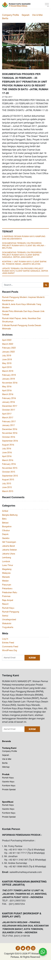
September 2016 (10, 441)
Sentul (5, 615)
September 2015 (10, 476)
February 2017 (9, 421)
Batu (4, 518)
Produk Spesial (9, 789)
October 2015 (8, 472)
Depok (5, 534)
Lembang (6, 557)
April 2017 (6, 413)
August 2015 (8, 479)
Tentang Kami (10, 675)
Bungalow (6, 526)
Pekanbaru (7, 588)
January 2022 (8, 351)
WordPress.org (9, 650)
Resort (5, 604)
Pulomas (6, 596)
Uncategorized (9, 619)
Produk (5, 774)
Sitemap (5, 767)
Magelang (6, 569)
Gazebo (5, 538)
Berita (5, 18)
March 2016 (7, 460)
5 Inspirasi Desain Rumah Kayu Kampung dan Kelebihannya (23, 237)
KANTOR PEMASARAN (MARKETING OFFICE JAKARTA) (24, 883)
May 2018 (6, 386)
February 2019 (9, 375)
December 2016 (9, 429)
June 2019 (7, 359)
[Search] (46, 284)
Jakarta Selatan (9, 549)
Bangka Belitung (10, 515)
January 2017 (8, 425)
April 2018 (6, 390)
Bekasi (5, 522)
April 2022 (6, 340)
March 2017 (7, 417)
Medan (5, 580)
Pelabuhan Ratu (9, 592)
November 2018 (9, 382)
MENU (47, 5)
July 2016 (6, 448)
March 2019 (7, 371)
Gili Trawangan (9, 542)
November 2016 (9, 433)
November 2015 (9, 468)
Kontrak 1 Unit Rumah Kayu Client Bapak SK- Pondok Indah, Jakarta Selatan (24, 262)
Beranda (6, 741)
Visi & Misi (37, 15)
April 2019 (6, 367)
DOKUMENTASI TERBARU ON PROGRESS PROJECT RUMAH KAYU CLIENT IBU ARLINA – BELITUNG (23, 245)
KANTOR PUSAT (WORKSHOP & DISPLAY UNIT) (21, 915)
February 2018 (9, 398)
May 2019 (6, 363)
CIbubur (6, 530)
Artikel (5, 511)
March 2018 (7, 394)
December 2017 (9, 406)
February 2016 (9, 464)
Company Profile (10, 15)
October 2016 (8, 437)
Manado (6, 577)
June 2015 (7, 487)
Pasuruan (6, 584)
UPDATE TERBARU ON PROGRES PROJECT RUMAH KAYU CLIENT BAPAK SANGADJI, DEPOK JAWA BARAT (25, 270)
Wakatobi (6, 623)
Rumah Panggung (10, 611)
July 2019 (6, 355)
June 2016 (7, 452)
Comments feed (10, 646)
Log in (5, 639)
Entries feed (8, 642)
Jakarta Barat (8, 546)
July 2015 (6, 483)
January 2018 (8, 402)
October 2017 (8, 410)
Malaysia (6, 573)
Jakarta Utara (8, 553)
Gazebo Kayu (8, 781)
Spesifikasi (7, 801)
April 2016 (6, 456)
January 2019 (8, 379)
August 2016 (8, 444)
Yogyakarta (7, 627)
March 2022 (7, 344)
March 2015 (7, 491)
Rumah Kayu (8, 608)
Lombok (6, 561)
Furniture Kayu (8, 785)
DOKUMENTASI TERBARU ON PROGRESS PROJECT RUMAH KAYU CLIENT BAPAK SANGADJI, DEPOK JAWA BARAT (22, 254)
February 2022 (9, 348)
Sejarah (25, 15)
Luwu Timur (7, 565)
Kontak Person (11, 828)
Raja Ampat (7, 600)
